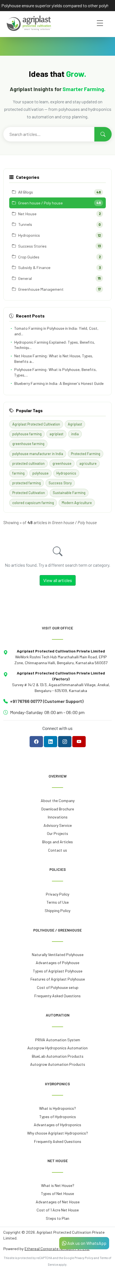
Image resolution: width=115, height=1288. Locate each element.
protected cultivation (28, 463)
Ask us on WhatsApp (86, 1243)
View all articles (57, 580)
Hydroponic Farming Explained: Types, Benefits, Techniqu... (54, 345)
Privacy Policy (84, 1258)
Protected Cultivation (28, 492)
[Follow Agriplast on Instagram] (64, 741)
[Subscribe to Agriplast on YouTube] (79, 741)
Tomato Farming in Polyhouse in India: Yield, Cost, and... (56, 331)
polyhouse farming (27, 434)
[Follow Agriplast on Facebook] (36, 741)
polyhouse (40, 473)
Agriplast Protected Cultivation (36, 424)
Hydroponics (66, 473)
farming (18, 473)
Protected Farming (85, 453)
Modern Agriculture (77, 502)
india (75, 434)
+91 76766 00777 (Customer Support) (46, 701)
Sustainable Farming (69, 492)
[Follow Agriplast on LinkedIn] (50, 741)
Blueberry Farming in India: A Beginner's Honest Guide (59, 383)
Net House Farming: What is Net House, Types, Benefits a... (53, 358)
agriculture (88, 463)
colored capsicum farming (33, 502)
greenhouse (61, 463)
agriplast (56, 434)
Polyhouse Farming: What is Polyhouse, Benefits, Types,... (55, 372)
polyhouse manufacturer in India (37, 453)
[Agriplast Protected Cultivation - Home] (29, 23)
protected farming (26, 483)
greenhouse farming (28, 443)
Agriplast (75, 424)
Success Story (60, 483)
